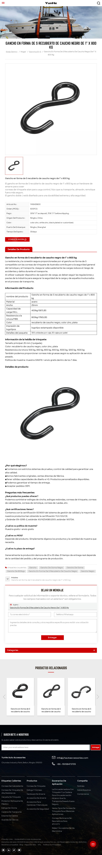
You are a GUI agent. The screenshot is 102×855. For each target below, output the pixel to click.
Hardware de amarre (36, 794)
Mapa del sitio (30, 845)
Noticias (80, 786)
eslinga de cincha (9, 808)
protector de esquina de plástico (12, 802)
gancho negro (87, 571)
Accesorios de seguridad (38, 809)
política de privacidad (52, 845)
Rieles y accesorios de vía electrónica (63, 829)
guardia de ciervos (9, 820)
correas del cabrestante (12, 786)
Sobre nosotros (84, 790)
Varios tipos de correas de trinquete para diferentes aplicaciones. (63, 811)
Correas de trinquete (36, 786)
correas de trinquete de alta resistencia (12, 791)
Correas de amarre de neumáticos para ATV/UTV (61, 821)
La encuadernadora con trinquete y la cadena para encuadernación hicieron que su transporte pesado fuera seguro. (63, 796)
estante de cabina (9, 816)
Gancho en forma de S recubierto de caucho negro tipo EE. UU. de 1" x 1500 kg (20, 710)
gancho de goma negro (51, 567)
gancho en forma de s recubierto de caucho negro (53, 571)
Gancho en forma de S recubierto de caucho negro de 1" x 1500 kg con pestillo (81, 710)
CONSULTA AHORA (16, 239)
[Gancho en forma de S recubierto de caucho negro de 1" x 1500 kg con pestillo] (81, 692)
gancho (32, 567)
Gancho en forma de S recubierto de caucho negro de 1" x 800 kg (39, 608)
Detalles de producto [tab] (19, 249)
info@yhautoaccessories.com (72, 757)
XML (39, 845)
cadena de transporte (11, 812)
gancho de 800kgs (16, 571)
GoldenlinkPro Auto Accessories (27, 839)
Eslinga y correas (34, 790)
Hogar (23, 52)
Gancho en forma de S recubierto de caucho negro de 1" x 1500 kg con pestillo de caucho (51, 710)
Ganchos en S (35, 52)
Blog (21, 845)
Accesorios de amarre (36, 798)
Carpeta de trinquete (11, 797)
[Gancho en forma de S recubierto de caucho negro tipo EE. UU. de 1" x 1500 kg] (20, 692)
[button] (98, 697)
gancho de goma (75, 567)
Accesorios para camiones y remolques (37, 803)
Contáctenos (83, 794)
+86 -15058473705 (66, 764)
